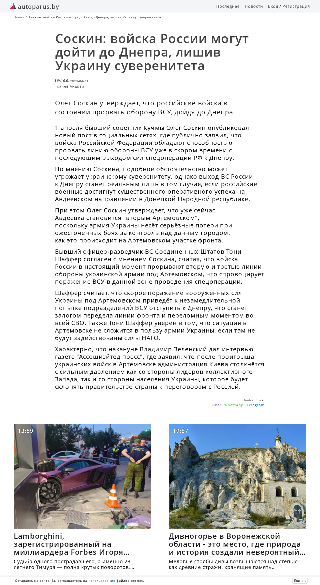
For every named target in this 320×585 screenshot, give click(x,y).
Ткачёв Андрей (69, 86)
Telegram (255, 405)
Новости (254, 6)
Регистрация (296, 6)
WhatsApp (234, 405)
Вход (273, 6)
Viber (217, 405)
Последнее (228, 6)
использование (102, 580)
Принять (300, 580)
